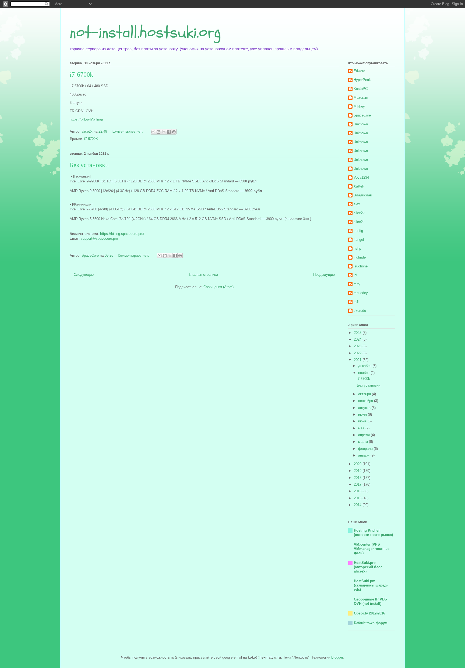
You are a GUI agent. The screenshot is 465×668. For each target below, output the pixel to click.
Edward (359, 71)
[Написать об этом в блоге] (158, 132)
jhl (355, 275)
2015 (358, 498)
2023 (358, 346)
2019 (358, 471)
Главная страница (203, 275)
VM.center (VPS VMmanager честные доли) (371, 548)
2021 (358, 360)
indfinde (360, 257)
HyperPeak (362, 80)
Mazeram (361, 98)
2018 (358, 478)
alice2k (359, 213)
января (364, 455)
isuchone (361, 266)
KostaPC (361, 89)
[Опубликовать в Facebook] (168, 132)
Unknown (361, 124)
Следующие (84, 275)
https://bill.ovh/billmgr (86, 119)
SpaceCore (362, 115)
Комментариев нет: (128, 131)
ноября (364, 373)
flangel (359, 240)
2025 (358, 333)
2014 (358, 505)
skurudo (360, 311)
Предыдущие (324, 275)
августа (365, 408)
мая (361, 428)
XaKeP (359, 186)
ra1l (356, 302)
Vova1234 (361, 177)
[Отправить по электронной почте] (153, 132)
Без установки (89, 164)
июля (363, 414)
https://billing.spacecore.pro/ (122, 234)
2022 (358, 353)
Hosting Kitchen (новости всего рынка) (373, 532)
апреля (364, 435)
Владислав (363, 195)
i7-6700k (81, 74)
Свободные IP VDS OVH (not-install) (370, 601)
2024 (358, 339)
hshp (357, 248)
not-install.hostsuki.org (145, 32)
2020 (358, 464)
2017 (358, 484)
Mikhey (359, 106)
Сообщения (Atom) (218, 287)
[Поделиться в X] (163, 132)
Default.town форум (371, 623)
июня (363, 421)
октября (365, 394)
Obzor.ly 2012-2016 (369, 613)
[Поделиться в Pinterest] (174, 132)
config (358, 231)
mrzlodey (361, 293)
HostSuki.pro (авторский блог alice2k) (368, 567)
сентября (366, 401)
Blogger (337, 657)
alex (357, 204)
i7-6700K (91, 139)
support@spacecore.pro (99, 238)
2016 (358, 491)
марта (363, 442)
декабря (365, 366)
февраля (366, 449)
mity (357, 284)
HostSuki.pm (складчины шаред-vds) (371, 585)
